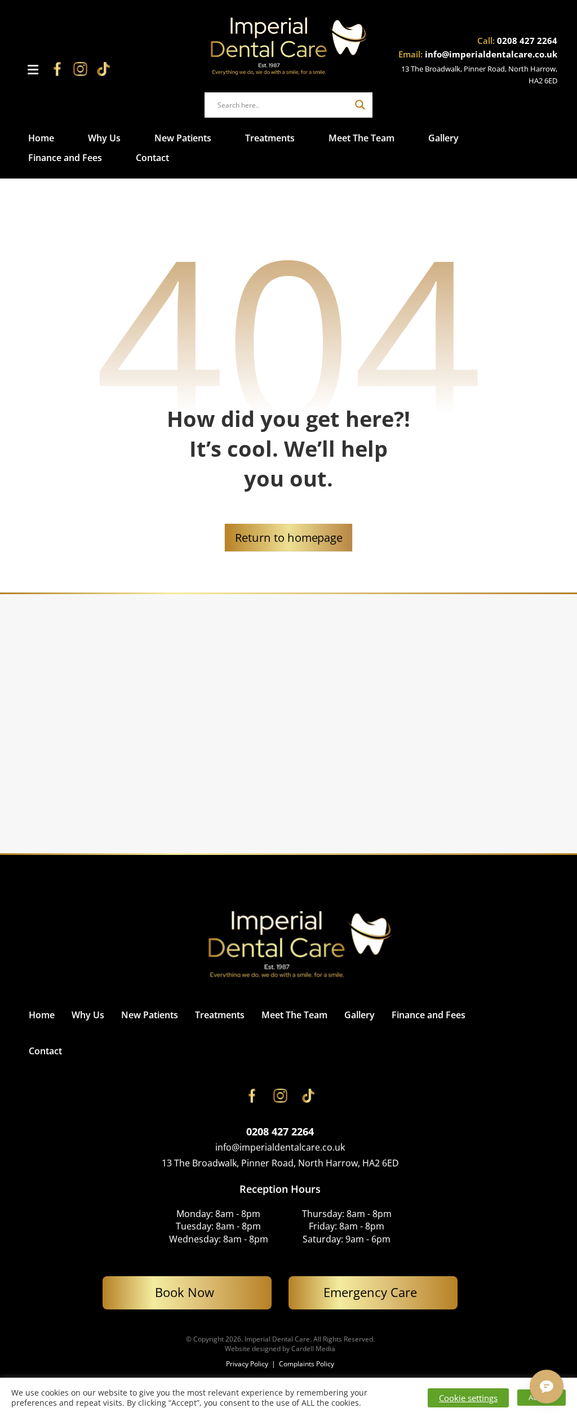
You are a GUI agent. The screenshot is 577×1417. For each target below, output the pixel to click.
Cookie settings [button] (468, 1397)
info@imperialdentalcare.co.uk (491, 54)
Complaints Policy (306, 1364)
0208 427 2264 (527, 40)
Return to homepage (289, 537)
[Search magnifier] (360, 105)
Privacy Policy (248, 1364)
